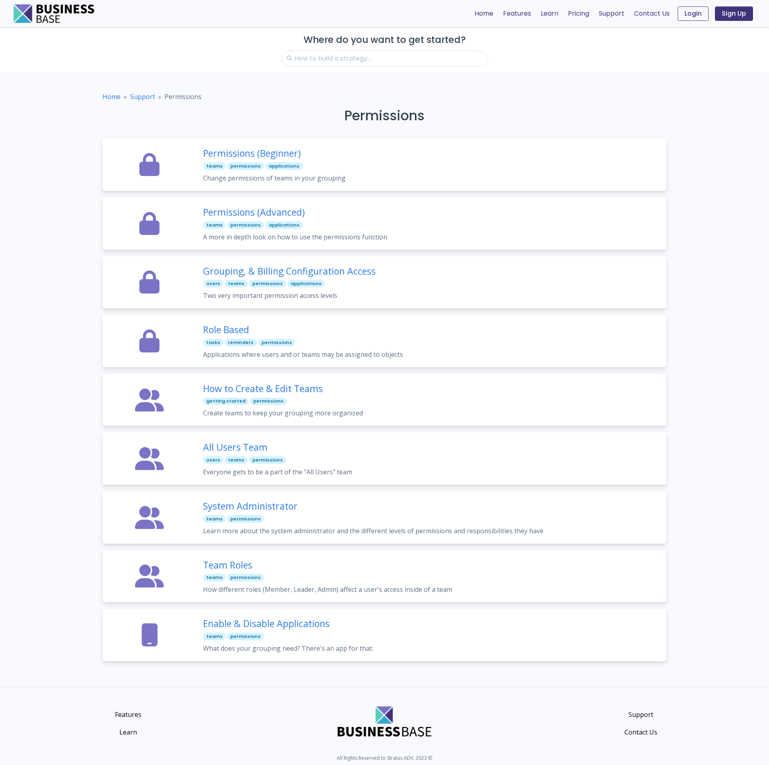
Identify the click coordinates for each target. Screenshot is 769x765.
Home (484, 13)
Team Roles (227, 565)
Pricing (578, 13)
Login (693, 13)
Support (611, 13)
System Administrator (250, 506)
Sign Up (734, 13)
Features (517, 13)
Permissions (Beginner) (252, 153)
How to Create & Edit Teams (263, 388)
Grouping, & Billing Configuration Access (289, 271)
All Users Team (235, 447)
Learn (549, 13)
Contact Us (652, 13)
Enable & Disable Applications (266, 623)
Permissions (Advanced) (254, 212)
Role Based (226, 329)
